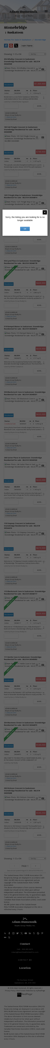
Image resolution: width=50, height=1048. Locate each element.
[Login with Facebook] (6, 47)
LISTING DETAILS (11, 106)
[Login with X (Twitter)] (16, 47)
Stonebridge (40, 40)
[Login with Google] (11, 47)
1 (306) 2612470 (10, 117)
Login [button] (27, 45)
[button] (5, 933)
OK (25, 229)
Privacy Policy (10, 991)
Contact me (25, 960)
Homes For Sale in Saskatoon (17, 40)
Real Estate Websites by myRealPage (31, 991)
